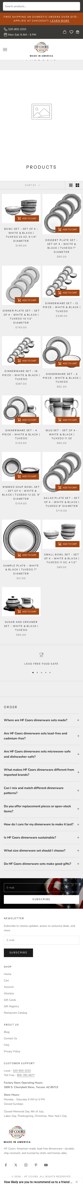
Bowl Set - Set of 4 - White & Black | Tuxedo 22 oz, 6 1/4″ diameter (21, 234)
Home (7, 974)
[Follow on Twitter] (16, 1165)
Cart (6, 980)
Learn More (60, 20)
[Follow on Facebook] (6, 1165)
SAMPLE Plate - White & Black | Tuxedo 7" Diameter (21, 569)
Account (9, 987)
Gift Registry (11, 1006)
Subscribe (41, 899)
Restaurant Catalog (15, 1013)
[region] (41, 659)
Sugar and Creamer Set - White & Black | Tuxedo (21, 625)
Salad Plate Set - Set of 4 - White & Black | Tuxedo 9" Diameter (62, 502)
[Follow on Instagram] (26, 1165)
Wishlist (9, 993)
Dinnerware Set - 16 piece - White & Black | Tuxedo (21, 375)
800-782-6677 (26, 1075)
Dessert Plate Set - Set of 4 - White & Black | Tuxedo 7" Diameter (61, 246)
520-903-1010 (17, 29)
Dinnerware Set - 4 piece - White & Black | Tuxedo (21, 434)
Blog (6, 1032)
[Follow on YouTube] (46, 1165)
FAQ (6, 1045)
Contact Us (10, 1038)
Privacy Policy (12, 1051)
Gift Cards (10, 1000)
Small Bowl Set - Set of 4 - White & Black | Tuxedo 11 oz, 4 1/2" (62, 558)
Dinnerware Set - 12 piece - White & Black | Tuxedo (62, 307)
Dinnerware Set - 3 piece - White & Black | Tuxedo (62, 378)
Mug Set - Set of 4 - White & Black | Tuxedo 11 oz (62, 434)
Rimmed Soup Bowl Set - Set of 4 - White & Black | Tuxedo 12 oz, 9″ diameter (21, 492)
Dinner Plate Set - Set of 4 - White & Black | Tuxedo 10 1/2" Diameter (21, 316)
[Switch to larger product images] (71, 185)
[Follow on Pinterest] (36, 1165)
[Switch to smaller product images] (77, 185)
